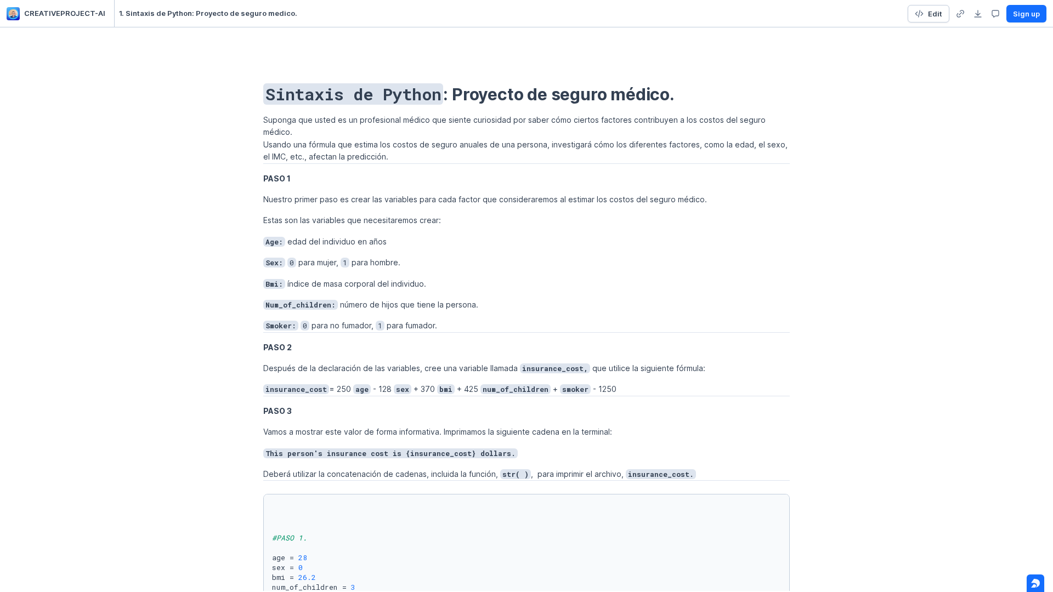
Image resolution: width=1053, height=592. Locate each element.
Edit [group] (935, 13)
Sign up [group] (1026, 13)
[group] (960, 13)
